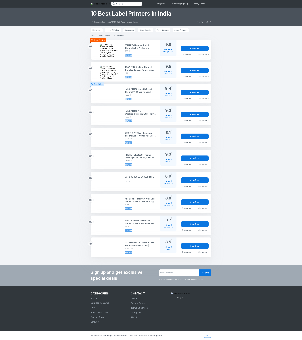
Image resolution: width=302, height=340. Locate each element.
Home (93, 35)
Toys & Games (163, 30)
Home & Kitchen (113, 30)
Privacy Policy (138, 303)
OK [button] (207, 335)
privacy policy (157, 335)
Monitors (95, 298)
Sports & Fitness (180, 30)
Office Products (104, 35)
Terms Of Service (139, 308)
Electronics (96, 30)
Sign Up (205, 273)
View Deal (194, 48)
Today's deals (199, 4)
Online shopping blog (179, 4)
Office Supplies (145, 30)
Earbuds (95, 322)
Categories (160, 4)
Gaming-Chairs (98, 317)
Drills (93, 307)
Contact (135, 298)
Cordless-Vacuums (100, 303)
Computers (129, 30)
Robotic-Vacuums (99, 312)
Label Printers (119, 35)
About (134, 317)
